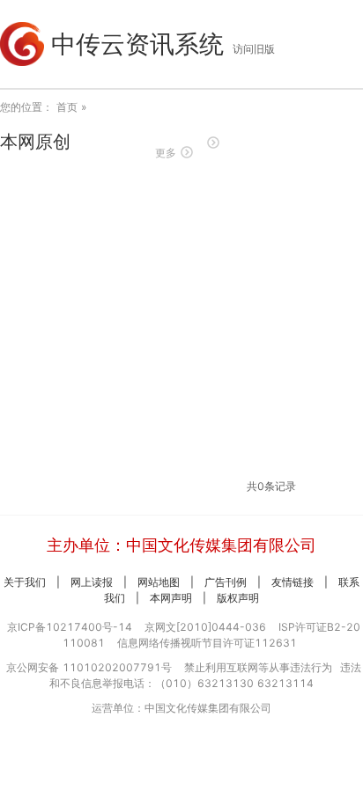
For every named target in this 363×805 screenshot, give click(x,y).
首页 (67, 106)
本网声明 (171, 597)
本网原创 (35, 141)
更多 (165, 152)
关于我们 (25, 582)
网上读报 (91, 582)
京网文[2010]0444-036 (205, 626)
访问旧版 (254, 48)
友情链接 (292, 582)
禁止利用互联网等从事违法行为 (258, 667)
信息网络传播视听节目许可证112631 (207, 642)
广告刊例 (225, 582)
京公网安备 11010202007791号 (89, 667)
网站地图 (158, 582)
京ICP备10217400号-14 (69, 626)
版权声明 (238, 597)
